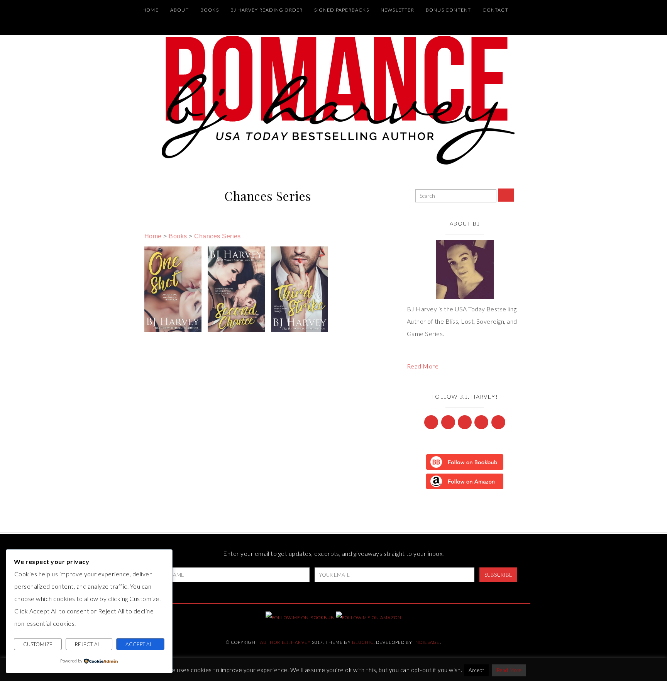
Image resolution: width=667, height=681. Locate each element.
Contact (495, 10)
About (179, 10)
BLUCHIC (363, 642)
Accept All (140, 644)
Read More (422, 366)
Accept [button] (476, 670)
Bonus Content (448, 10)
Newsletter (397, 10)
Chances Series (217, 236)
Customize (37, 644)
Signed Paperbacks (341, 10)
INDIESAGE (426, 642)
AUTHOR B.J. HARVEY (285, 642)
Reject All (89, 644)
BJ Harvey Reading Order (266, 10)
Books (209, 10)
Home (150, 10)
